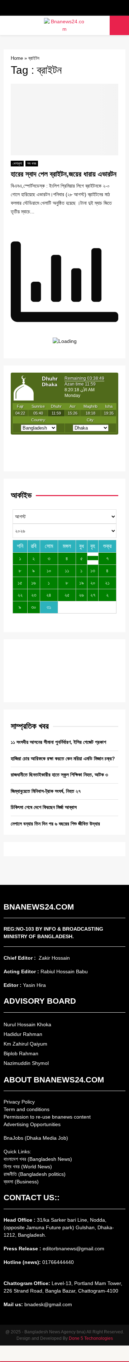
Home (17, 58)
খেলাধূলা (17, 163)
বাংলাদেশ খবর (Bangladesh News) (38, 1159)
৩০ (33, 607)
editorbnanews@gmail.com (73, 1248)
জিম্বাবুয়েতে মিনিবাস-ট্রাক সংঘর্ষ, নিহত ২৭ (46, 791)
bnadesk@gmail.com (47, 1304)
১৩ (92, 570)
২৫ (67, 595)
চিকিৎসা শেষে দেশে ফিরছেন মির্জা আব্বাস (44, 807)
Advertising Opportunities (32, 1124)
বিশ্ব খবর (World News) (28, 1166)
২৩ (33, 595)
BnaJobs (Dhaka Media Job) (36, 1138)
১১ (67, 570)
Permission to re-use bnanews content (47, 1117)
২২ (20, 595)
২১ (107, 583)
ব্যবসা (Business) (21, 1181)
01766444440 (58, 1262)
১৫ (20, 583)
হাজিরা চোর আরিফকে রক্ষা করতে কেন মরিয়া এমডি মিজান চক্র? (63, 758)
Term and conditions (26, 1109)
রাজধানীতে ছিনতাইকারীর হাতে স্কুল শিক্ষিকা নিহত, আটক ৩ (59, 774)
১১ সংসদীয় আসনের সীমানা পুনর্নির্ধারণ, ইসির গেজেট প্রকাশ (58, 742)
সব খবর (31, 163)
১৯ (81, 583)
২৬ (81, 595)
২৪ (48, 595)
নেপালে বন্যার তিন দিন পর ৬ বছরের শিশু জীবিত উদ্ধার (55, 824)
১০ (49, 570)
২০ (92, 583)
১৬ (33, 583)
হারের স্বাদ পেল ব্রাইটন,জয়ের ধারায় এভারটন (63, 174)
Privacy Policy (19, 1102)
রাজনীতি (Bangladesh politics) (35, 1174)
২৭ (92, 595)
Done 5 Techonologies (91, 1338)
